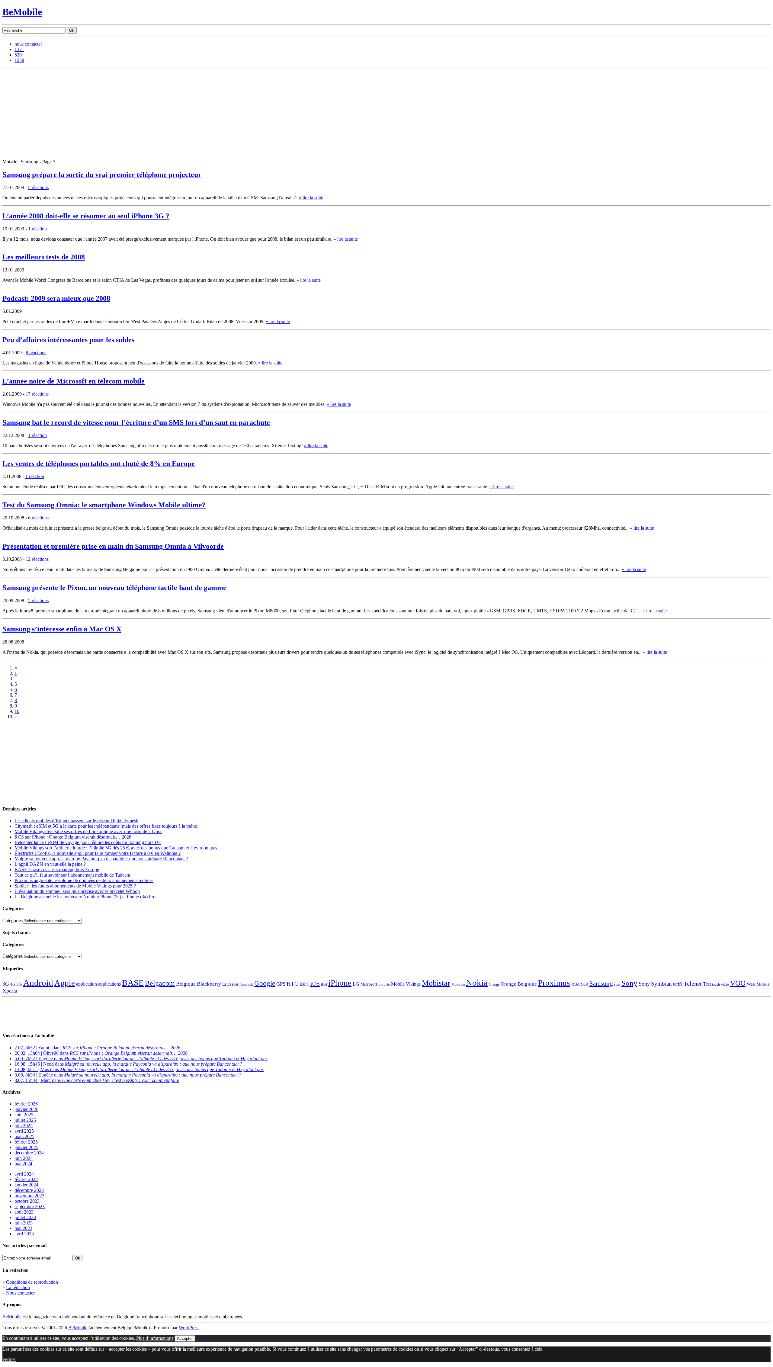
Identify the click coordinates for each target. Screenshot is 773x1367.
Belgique (186, 984)
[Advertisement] (386, 114)
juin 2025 (23, 1125)
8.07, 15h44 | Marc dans (96, 1080)
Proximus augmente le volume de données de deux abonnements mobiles (83, 880)
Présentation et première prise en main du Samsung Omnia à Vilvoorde (113, 546)
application (86, 984)
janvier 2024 (26, 1184)
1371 (19, 49)
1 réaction (37, 228)
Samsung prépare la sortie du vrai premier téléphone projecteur (101, 174)
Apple (64, 982)
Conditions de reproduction (32, 1282)
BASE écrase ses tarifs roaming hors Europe (56, 869)
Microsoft (369, 984)
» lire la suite (311, 197)
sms (617, 984)
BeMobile (22, 11)
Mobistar (436, 983)
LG (356, 984)
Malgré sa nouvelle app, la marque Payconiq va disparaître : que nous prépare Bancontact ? (101, 858)
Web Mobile (758, 984)
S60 (584, 984)
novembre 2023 (29, 1195)
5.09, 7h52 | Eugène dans (141, 1058)
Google (264, 983)
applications (109, 984)
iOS (315, 983)
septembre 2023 (29, 1206)
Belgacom (160, 983)
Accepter (185, 1338)
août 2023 (24, 1212)
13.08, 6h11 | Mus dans (139, 1069)
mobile (384, 984)
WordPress (189, 1327)
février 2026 (26, 1103)
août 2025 (24, 1114)
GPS (280, 984)
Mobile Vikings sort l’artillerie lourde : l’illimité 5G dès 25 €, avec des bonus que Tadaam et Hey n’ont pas (115, 847)
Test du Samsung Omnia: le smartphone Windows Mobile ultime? (104, 505)
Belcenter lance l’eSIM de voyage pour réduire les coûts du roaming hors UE (87, 842)
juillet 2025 (25, 1120)
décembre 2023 (29, 1190)
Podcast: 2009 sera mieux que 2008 (56, 298)
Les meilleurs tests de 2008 (43, 257)
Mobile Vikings (406, 984)
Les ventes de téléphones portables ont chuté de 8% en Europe (98, 463)
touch (716, 985)
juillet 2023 (25, 1217)
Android (38, 982)
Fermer (9, 1359)
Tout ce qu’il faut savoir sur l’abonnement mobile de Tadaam (72, 875)
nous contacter (28, 44)
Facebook (246, 984)
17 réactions (37, 393)
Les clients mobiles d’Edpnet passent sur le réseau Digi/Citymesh (76, 820)
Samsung (601, 983)
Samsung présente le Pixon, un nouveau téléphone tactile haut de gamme (114, 588)
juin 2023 (23, 1222)
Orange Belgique (519, 984)
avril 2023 (24, 1233)
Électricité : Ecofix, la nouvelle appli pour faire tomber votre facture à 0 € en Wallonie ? (97, 853)
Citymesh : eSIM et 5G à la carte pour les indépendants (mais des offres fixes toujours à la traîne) (106, 826)
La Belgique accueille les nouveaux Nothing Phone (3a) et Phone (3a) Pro (85, 896)
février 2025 (26, 1141)
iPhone (339, 982)
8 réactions (36, 352)
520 (18, 54)
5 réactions (38, 187)
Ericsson (230, 984)
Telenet (693, 983)
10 (16, 711)
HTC (292, 983)
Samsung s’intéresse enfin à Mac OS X (61, 629)
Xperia (9, 991)
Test (707, 984)
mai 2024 (23, 1163)
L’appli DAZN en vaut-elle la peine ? (50, 864)
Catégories (12, 920)
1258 (19, 60)
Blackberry (209, 984)
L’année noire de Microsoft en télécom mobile (73, 381)
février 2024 (26, 1179)
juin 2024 (23, 1158)
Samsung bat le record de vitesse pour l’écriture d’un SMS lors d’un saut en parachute (136, 422)
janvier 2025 (26, 1147)
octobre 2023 (27, 1201)
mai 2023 (23, 1228)
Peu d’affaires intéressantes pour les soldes (68, 340)
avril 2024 (24, 1173)
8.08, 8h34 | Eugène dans (127, 1074)
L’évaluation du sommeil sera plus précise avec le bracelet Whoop (77, 891)
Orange (494, 984)
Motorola (458, 984)
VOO (738, 983)
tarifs (677, 984)
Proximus (554, 982)
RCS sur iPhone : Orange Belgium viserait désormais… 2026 (72, 836)
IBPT (304, 984)
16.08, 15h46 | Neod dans (128, 1064)
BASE (133, 982)
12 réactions (37, 559)
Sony (629, 983)
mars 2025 (24, 1136)
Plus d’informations (154, 1338)
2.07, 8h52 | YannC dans (97, 1047)
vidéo (725, 985)
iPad (324, 984)
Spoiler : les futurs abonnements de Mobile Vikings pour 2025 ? (75, 885)
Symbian (661, 983)
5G (19, 984)
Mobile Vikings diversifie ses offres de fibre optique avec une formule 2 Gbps (88, 831)
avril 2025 (24, 1131)
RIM (575, 984)
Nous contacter (20, 1292)
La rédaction (18, 1287)
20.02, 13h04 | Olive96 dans (101, 1053)
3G (5, 984)
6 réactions (38, 517)
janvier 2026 (26, 1109)
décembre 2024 (29, 1152)
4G (12, 984)
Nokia (477, 982)
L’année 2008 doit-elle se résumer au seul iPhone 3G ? (85, 216)
